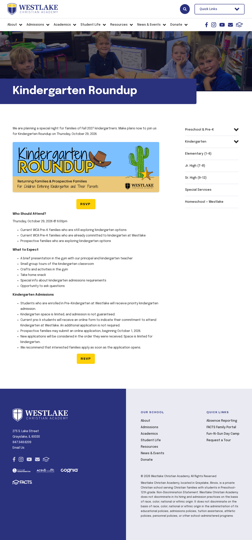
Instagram (213, 24)
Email (230, 24)
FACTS (239, 24)
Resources (149, 446)
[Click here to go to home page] (32, 9)
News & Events (152, 453)
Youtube (222, 24)
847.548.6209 (22, 442)
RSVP (86, 204)
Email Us (18, 447)
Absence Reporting (222, 420)
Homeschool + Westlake (204, 202)
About (145, 420)
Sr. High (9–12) (196, 177)
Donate (147, 460)
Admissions (149, 427)
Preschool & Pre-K (199, 129)
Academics (149, 433)
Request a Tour (219, 440)
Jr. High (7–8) (195, 165)
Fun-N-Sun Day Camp (223, 433)
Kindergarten (195, 141)
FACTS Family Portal (221, 427)
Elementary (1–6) (198, 153)
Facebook (206, 24)
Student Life (151, 440)
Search (185, 9)
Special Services (198, 190)
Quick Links (208, 9)
